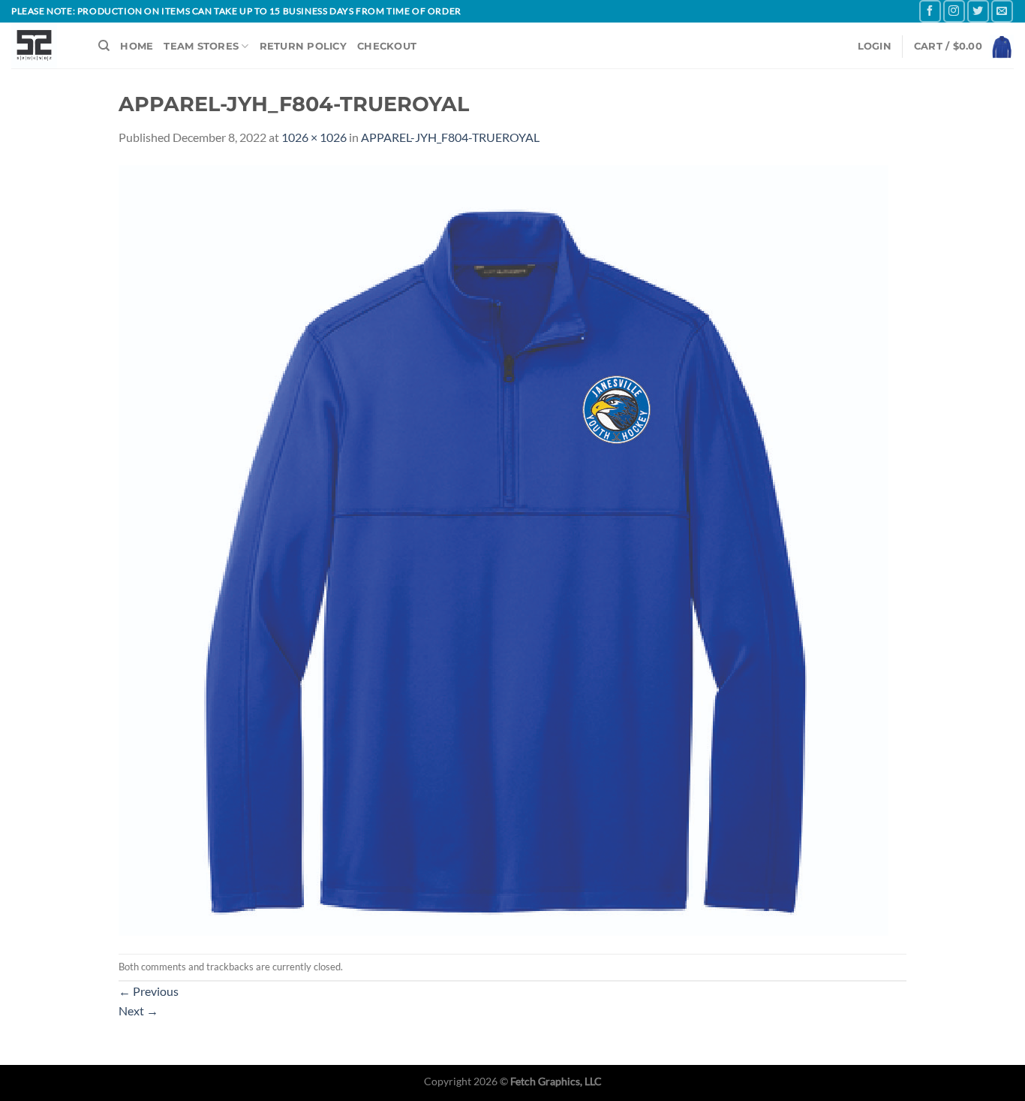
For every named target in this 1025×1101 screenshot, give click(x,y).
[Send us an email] (1002, 11)
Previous (149, 991)
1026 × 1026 (314, 137)
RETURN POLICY (303, 46)
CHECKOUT (386, 46)
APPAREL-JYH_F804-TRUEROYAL (450, 137)
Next (138, 1010)
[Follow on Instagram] (954, 11)
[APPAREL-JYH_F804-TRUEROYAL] (503, 548)
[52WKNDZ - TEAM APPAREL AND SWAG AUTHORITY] (43, 45)
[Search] (104, 46)
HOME (136, 46)
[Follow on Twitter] (978, 11)
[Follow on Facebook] (930, 11)
